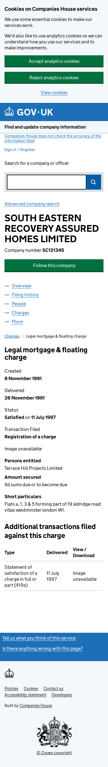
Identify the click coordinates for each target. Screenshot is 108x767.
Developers (62, 694)
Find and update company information (45, 127)
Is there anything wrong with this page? (42, 648)
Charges (12, 336)
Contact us (53, 688)
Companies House (36, 705)
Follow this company (54, 265)
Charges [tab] (20, 312)
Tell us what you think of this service (39, 638)
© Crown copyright (54, 752)
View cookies (54, 92)
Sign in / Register (19, 149)
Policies (11, 688)
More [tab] (17, 321)
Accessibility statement (25, 694)
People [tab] (19, 304)
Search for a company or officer (36, 163)
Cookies (31, 688)
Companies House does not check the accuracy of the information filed (52, 138)
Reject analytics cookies (54, 77)
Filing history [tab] (25, 295)
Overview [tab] (21, 286)
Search (93, 182)
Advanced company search (32, 204)
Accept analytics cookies (54, 61)
